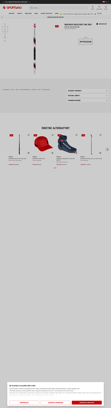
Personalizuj (24, 402)
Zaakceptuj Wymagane (55, 402)
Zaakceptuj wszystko (87, 402)
